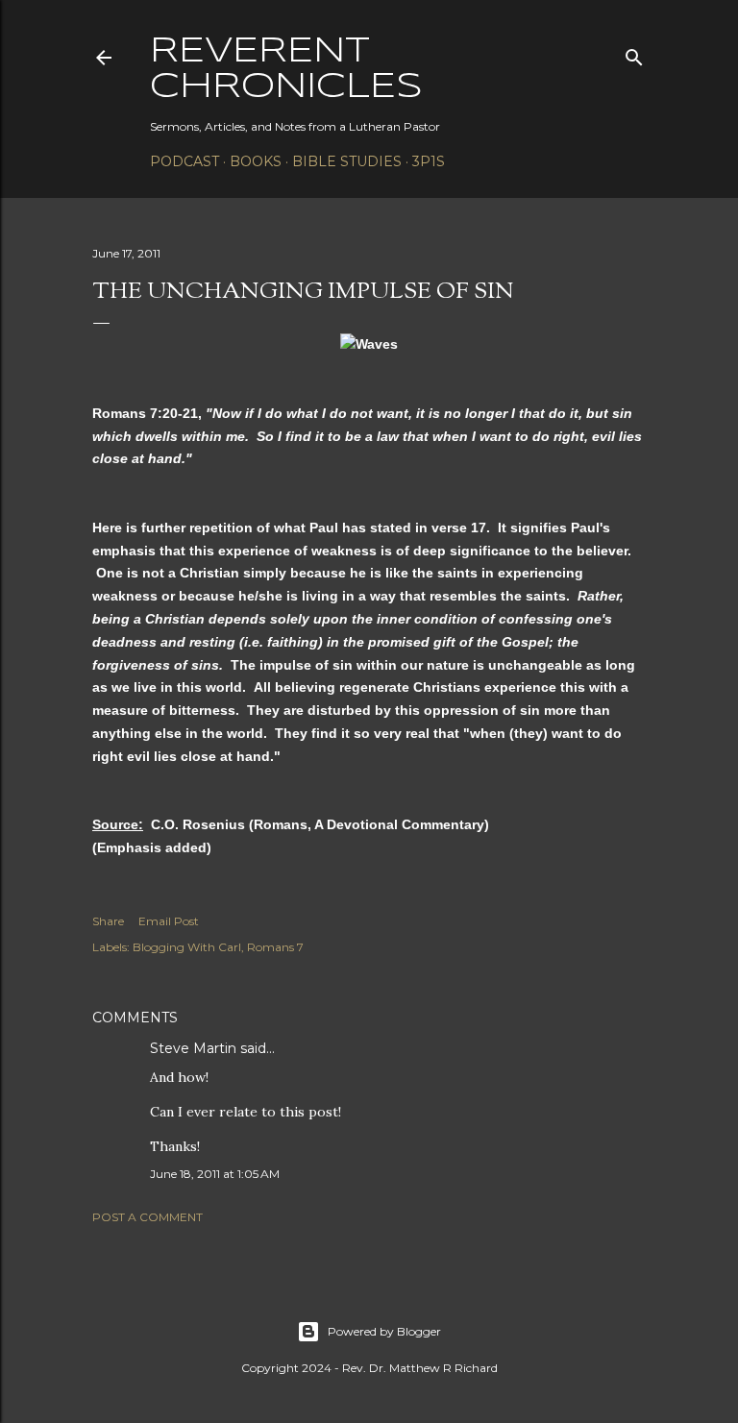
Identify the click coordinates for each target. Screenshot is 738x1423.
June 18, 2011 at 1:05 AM (215, 1173)
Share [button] (108, 921)
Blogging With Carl (187, 947)
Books (256, 161)
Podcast (184, 161)
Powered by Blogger (384, 1331)
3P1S (428, 161)
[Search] (634, 53)
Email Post (168, 921)
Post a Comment (147, 1217)
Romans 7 (275, 947)
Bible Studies (347, 161)
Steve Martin (193, 1048)
